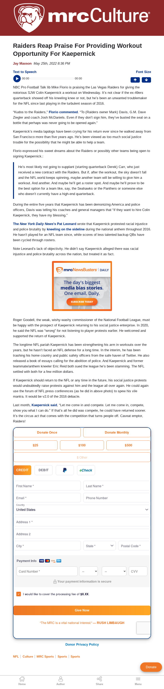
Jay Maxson (22, 63)
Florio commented (63, 112)
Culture (28, 656)
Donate (151, 667)
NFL (16, 656)
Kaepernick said (44, 405)
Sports (62, 656)
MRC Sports (45, 656)
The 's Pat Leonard (44, 224)
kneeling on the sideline (66, 229)
